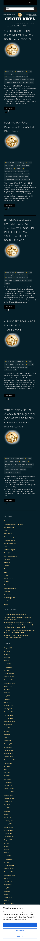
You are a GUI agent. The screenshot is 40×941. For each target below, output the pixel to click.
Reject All (20, 936)
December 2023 (9, 750)
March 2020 (7, 878)
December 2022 (9, 789)
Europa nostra (8, 569)
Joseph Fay (24, 280)
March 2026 (7, 664)
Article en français (10, 537)
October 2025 (8, 680)
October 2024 (8, 718)
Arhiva (30, 71)
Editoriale (7, 562)
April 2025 (7, 699)
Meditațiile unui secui (10, 472)
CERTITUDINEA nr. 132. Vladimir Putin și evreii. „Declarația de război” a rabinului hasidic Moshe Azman (20, 418)
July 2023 (7, 766)
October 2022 (8, 795)
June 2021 (7, 846)
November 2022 (9, 792)
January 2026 (8, 670)
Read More (9, 108)
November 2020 (9, 869)
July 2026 (7, 651)
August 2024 (8, 725)
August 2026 (8, 648)
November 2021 (9, 830)
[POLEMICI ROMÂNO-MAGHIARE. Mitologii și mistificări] (12, 135)
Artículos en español (10, 543)
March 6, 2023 (10, 458)
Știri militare (8, 594)
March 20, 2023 (10, 162)
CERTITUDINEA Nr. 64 (23, 171)
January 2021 (8, 862)
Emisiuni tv (7, 566)
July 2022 (7, 805)
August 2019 (8, 885)
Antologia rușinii (9, 527)
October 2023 (8, 757)
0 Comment (9, 77)
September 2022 (9, 798)
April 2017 (7, 901)
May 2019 (7, 888)
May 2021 (7, 849)
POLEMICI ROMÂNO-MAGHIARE (13, 179)
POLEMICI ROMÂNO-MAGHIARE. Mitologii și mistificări (19, 126)
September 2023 (9, 760)
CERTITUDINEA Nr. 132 (22, 77)
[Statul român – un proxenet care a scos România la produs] (12, 43)
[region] (20, 923)
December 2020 (9, 865)
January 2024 (8, 747)
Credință (7, 553)
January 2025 (8, 709)
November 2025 (9, 677)
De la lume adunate (10, 556)
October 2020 (8, 872)
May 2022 (7, 811)
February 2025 (8, 705)
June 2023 (7, 769)
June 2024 (7, 731)
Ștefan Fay (7, 283)
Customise (20, 931)
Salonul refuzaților (10, 588)
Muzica (6, 582)
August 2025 (8, 686)
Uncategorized (9, 601)
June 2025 (7, 693)
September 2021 (9, 837)
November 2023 (9, 753)
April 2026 (7, 661)
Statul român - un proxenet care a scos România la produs (19, 82)
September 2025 (9, 683)
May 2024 (7, 734)
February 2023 (8, 782)
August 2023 (8, 763)
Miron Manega (20, 71)
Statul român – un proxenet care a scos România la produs (19, 35)
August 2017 (8, 897)
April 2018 (7, 894)
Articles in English (9, 540)
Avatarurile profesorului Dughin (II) (15, 614)
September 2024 (9, 721)
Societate (7, 591)
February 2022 (8, 821)
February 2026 (8, 667)
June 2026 (7, 654)
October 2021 (8, 833)
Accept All (20, 925)
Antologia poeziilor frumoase (13, 524)
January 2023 (8, 785)
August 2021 (8, 840)
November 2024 (9, 715)
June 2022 (7, 808)
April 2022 (7, 814)
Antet (5, 521)
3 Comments (24, 461)
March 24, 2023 (10, 71)
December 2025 (9, 673)
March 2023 (7, 779)
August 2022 (8, 801)
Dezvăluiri (17, 165)
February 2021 (8, 859)
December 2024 (9, 712)
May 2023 (7, 773)
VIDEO (6, 604)
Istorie (23, 165)
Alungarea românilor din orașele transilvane (19, 325)
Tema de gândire (24, 74)
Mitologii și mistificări (18, 176)
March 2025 (7, 702)
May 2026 (7, 657)
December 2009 (9, 904)
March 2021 (7, 856)
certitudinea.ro (8, 79)
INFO (16, 461)
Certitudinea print (9, 74)
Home (17, 23)
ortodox (32, 79)
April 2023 (7, 776)
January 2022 (8, 824)
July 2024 (7, 728)
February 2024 (8, 744)
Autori (6, 546)
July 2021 (7, 843)
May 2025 (7, 696)
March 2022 (7, 817)
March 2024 (7, 741)
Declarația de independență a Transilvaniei (15, 469)
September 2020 (9, 875)
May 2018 (7, 891)
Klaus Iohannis (25, 174)
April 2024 (7, 737)
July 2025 (7, 689)
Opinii (16, 74)
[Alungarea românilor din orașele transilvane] (12, 334)
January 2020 (8, 881)
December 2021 (9, 827)
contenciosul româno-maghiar (24, 467)
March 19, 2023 (10, 361)
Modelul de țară (9, 578)
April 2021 (7, 853)
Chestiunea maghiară (10, 467)
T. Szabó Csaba (26, 179)
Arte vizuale (8, 534)
